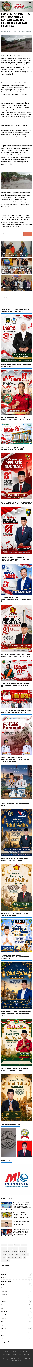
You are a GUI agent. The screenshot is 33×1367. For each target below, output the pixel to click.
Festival (4, 1248)
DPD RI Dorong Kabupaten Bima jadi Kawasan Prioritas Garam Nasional (21, 1222)
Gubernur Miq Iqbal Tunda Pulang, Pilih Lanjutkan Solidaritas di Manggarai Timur (14, 254)
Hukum (15, 1248)
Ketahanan (23, 1251)
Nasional (11, 1254)
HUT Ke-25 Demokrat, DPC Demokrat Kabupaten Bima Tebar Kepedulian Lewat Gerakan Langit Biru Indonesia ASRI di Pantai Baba (16, 1206)
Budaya (24, 1245)
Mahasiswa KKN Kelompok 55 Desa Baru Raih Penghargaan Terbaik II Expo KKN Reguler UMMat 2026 (16, 270)
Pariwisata (25, 1254)
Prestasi (3, 1328)
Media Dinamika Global (21, 1359)
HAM (10, 1248)
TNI (24, 1257)
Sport (19, 1257)
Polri (9, 1257)
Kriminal (4, 1254)
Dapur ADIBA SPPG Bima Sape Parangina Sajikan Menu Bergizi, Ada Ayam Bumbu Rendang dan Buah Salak (22, 1215)
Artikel (10, 1245)
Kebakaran (5, 1251)
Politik (3, 1257)
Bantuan (17, 1245)
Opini (18, 1254)
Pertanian (4, 1318)
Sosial (14, 1257)
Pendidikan (4, 1315)
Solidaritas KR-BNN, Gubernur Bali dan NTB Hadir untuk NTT (16, 288)
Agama (4, 1245)
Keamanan (23, 1248)
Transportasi (6, 1261)
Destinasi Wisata (6, 1281)
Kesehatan (14, 1251)
